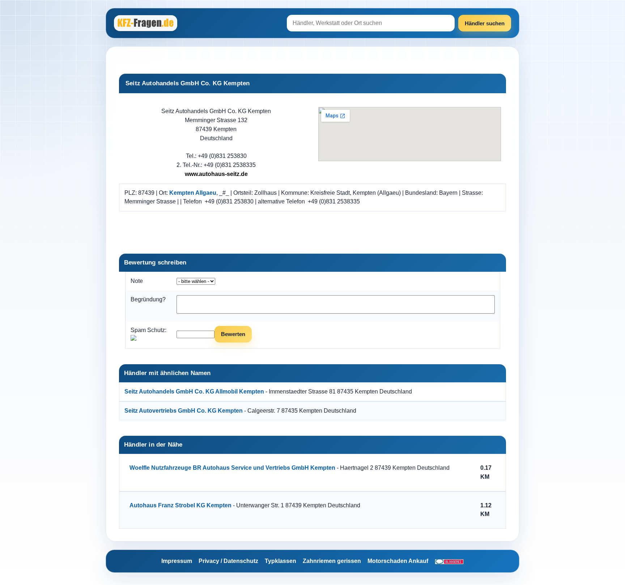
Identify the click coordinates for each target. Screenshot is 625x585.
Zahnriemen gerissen (332, 561)
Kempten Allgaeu (192, 193)
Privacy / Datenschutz (228, 561)
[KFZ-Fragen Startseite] (146, 23)
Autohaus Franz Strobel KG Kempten (180, 505)
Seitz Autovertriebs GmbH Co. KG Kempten (183, 411)
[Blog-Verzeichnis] (449, 561)
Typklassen (280, 561)
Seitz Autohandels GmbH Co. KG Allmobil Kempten (194, 391)
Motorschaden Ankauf (397, 561)
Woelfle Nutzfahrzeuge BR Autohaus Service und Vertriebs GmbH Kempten (232, 468)
